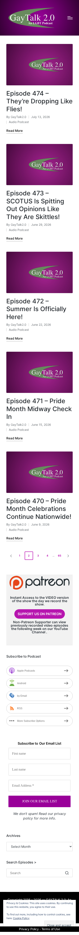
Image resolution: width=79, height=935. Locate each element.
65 (59, 555)
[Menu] (70, 17)
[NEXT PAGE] (68, 556)
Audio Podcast (19, 122)
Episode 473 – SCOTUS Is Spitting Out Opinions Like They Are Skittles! (35, 205)
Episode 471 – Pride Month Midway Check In (39, 408)
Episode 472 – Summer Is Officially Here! (36, 309)
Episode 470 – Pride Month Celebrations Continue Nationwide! (38, 508)
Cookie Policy (21, 918)
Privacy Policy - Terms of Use (39, 929)
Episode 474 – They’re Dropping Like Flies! (39, 101)
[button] (10, 556)
